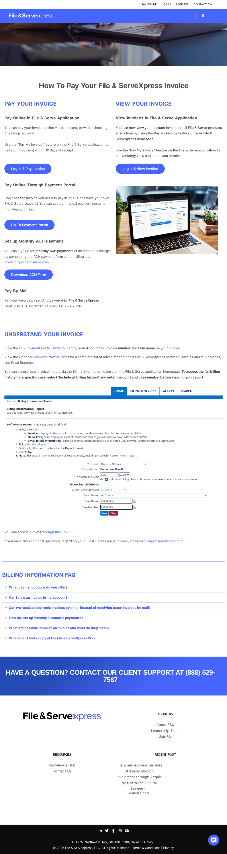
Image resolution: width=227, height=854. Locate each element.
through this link (54, 532)
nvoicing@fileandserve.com (27, 262)
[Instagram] (120, 831)
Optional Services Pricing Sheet (44, 357)
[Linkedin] (100, 831)
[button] (113, 587)
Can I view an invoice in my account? (38, 597)
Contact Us (62, 771)
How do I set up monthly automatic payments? (46, 618)
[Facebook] (113, 831)
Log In (166, 4)
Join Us (165, 736)
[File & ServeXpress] (31, 16)
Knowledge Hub (62, 765)
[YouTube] (127, 831)
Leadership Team (165, 730)
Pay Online (149, 4)
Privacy (168, 848)
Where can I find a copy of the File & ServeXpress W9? (52, 638)
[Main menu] (211, 16)
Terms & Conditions (146, 848)
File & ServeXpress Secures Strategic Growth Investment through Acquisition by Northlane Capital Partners (143, 777)
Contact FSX (203, 4)
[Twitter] (107, 831)
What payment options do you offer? (38, 587)
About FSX (165, 724)
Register (182, 4)
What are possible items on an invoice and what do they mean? (59, 628)
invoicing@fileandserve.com (161, 541)
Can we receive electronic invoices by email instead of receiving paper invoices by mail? (80, 608)
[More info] (203, 16)
